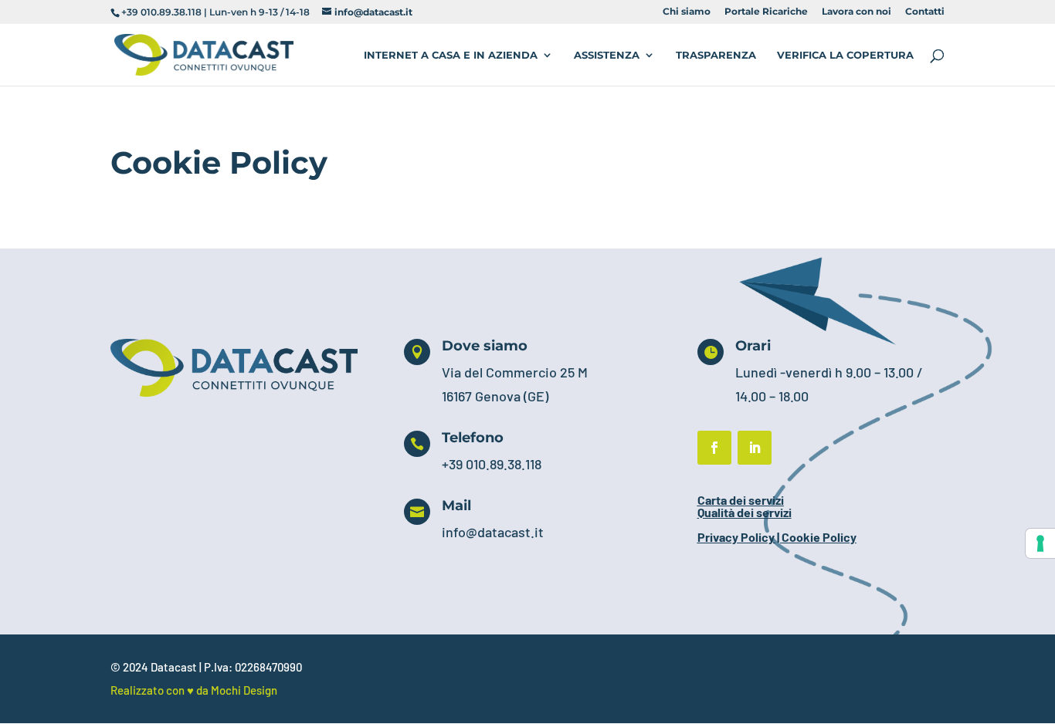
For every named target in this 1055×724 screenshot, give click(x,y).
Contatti (925, 12)
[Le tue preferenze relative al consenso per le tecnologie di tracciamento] (1040, 543)
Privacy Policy (736, 536)
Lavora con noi (856, 12)
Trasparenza (716, 55)
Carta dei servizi (740, 499)
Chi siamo (687, 12)
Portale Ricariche (766, 12)
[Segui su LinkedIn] (755, 448)
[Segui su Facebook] (714, 448)
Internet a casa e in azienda (451, 55)
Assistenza (606, 55)
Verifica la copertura (845, 55)
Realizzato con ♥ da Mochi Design (193, 690)
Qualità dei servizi (744, 512)
